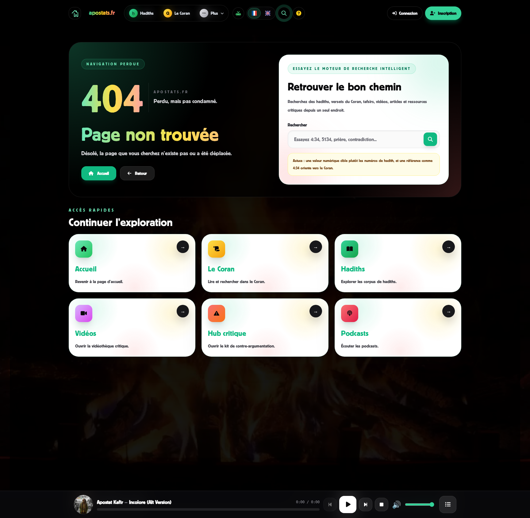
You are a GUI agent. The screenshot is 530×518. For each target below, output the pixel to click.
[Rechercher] (284, 13)
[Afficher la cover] (83, 504)
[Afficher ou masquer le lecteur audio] (238, 13)
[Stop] (381, 504)
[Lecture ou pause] (347, 504)
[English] (268, 13)
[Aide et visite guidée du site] (299, 13)
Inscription (447, 13)
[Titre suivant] (365, 504)
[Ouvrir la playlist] (447, 504)
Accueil (103, 173)
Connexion (408, 13)
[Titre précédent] (330, 504)
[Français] (254, 13)
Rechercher (297, 124)
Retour (141, 173)
